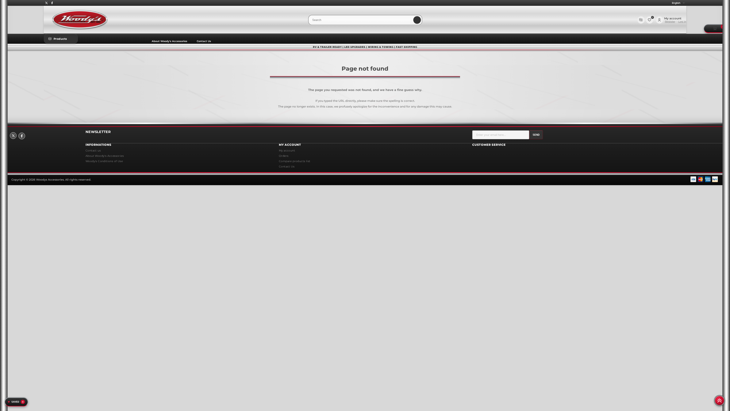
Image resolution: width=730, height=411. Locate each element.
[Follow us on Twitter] (46, 3)
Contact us (93, 150)
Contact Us (204, 41)
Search (417, 20)
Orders (283, 156)
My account (287, 150)
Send (536, 134)
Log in (682, 21)
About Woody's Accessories (169, 41)
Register (670, 21)
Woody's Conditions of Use (104, 161)
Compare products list (641, 20)
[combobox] (365, 20)
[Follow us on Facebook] (52, 3)
